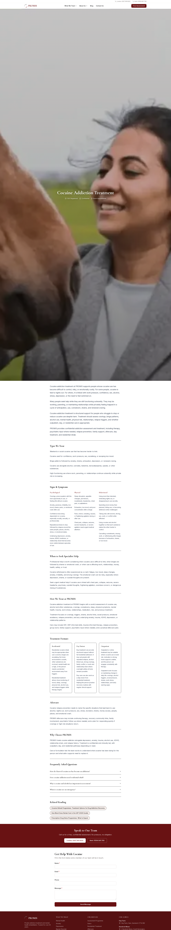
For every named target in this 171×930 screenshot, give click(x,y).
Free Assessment (139, 6)
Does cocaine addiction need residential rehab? (67, 777)
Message (58, 888)
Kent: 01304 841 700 (140, 1)
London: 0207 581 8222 (123, 1)
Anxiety (58, 923)
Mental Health (60, 921)
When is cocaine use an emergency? (63, 789)
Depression (60, 926)
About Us (82, 6)
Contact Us (100, 6)
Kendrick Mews (124, 927)
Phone (57, 880)
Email (57, 871)
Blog (91, 6)
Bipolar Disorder (61, 929)
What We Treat (70, 6)
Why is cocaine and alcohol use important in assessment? (70, 783)
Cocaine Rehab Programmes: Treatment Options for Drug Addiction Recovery (78, 808)
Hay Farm (122, 921)
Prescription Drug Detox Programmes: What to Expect (70, 818)
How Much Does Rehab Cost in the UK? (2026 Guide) (70, 813)
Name (57, 863)
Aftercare (90, 929)
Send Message (85, 904)
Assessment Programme (95, 921)
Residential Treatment (94, 926)
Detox (89, 923)
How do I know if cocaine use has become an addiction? (70, 771)
